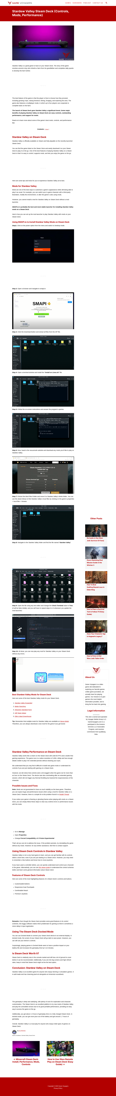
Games (14, 1035)
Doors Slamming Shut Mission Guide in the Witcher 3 (95, 562)
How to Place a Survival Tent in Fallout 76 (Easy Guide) (95, 611)
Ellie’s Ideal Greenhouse (23, 716)
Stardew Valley (25, 1035)
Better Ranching (20, 706)
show (46, 129)
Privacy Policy (58, 1088)
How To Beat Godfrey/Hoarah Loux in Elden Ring (95, 587)
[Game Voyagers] (22, 3)
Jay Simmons (22, 1030)
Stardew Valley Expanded (23, 703)
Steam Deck (32, 1035)
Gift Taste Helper (20, 713)
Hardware (18, 1035)
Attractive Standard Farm (23, 710)
